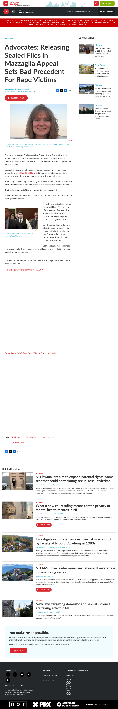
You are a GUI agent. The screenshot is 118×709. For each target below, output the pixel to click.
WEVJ (68, 687)
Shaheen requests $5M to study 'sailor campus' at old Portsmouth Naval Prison (103, 113)
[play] (6, 11)
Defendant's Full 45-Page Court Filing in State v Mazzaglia (30, 353)
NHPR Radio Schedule (50, 676)
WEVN (68, 688)
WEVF (68, 683)
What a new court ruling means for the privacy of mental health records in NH (73, 507)
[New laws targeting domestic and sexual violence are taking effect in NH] (17, 608)
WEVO (68, 690)
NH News (9, 38)
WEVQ (68, 692)
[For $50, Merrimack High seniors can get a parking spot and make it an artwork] (86, 89)
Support (108, 3)
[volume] (13, 11)
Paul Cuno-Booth (42, 612)
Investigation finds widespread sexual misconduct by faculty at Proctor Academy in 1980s (73, 541)
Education (98, 85)
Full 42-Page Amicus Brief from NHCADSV (24, 269)
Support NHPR (18, 650)
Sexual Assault (18, 442)
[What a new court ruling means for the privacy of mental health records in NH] (17, 510)
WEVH (68, 685)
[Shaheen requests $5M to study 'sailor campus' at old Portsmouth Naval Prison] (86, 109)
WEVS (68, 694)
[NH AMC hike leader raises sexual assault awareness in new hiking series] (17, 572)
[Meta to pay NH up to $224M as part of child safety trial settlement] (86, 49)
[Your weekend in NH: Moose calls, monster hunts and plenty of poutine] (86, 69)
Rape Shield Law (27, 173)
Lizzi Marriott (32, 437)
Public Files (70, 675)
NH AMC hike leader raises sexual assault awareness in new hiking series (75, 570)
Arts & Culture (100, 65)
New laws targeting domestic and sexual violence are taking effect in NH (73, 606)
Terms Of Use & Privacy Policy (77, 671)
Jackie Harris (40, 576)
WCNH (68, 679)
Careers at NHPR (48, 681)
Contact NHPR (47, 671)
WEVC (68, 681)
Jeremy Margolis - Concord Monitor (48, 547)
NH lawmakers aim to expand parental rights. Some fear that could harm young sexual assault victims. (75, 478)
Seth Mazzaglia (49, 437)
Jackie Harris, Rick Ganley (45, 514)
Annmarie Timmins (42, 485)
